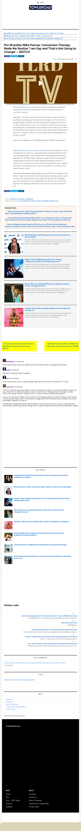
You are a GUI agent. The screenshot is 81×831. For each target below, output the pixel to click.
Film (7, 797)
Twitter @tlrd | (9, 680)
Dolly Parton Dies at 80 (69, 623)
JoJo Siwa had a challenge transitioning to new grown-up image (40, 545)
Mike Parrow (26, 107)
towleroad (29, 199)
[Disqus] (40, 382)
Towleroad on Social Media (15, 707)
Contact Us (10, 702)
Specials (9, 807)
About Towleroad (12, 704)
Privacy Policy (11, 709)
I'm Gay (38, 201)
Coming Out (14, 199)
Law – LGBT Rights (13, 800)
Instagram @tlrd (29, 680)
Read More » (56, 243)
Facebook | (19, 680)
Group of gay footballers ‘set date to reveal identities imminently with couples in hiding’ (34, 663)
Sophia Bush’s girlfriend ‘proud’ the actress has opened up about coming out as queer (33, 33)
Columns (9, 804)
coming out (17, 112)
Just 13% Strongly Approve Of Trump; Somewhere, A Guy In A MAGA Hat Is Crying (49, 616)
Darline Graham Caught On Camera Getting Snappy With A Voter (54, 630)
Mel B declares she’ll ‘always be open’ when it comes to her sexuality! (28, 36)
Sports (21, 199)
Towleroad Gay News (40, 7)
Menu (42, 2)
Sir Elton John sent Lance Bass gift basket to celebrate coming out (41, 522)
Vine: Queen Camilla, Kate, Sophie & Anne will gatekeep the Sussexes (52, 643)
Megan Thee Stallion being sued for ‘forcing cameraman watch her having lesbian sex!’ (33, 38)
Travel (8, 794)
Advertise (9, 699)
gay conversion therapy (31, 150)
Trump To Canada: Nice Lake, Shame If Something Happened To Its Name (51, 636)
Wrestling (54, 201)
